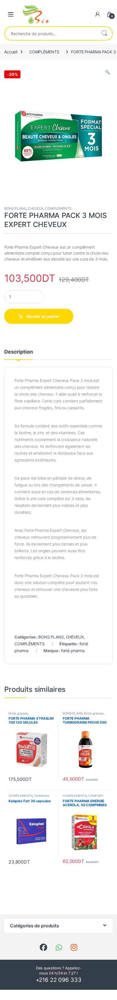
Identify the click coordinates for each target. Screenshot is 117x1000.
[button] (107, 72)
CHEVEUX (35, 208)
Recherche (104, 33)
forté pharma (73, 650)
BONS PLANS (15, 208)
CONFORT (96, 796)
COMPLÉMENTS (44, 51)
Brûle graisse (18, 713)
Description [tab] (18, 352)
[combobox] (50, 33)
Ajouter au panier (43, 316)
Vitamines (41, 796)
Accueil (10, 51)
